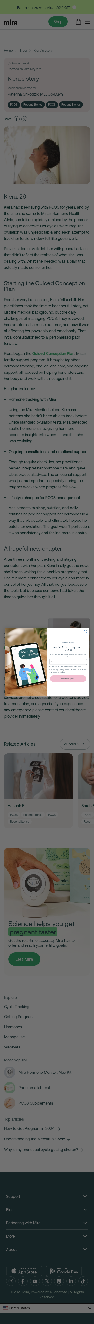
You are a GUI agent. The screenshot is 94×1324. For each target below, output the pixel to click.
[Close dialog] (86, 630)
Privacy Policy (56, 672)
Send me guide (68, 678)
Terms (63, 672)
